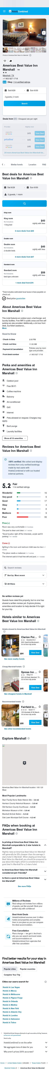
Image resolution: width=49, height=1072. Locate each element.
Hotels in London (10, 1015)
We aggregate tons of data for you (18, 1047)
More (4, 328)
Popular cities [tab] (10, 969)
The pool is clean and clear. (17, 530)
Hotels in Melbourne (11, 994)
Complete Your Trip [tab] (12, 974)
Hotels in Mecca (9, 990)
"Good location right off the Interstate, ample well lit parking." (22, 535)
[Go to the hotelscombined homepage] (18, 11)
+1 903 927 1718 (10, 78)
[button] (4, 11)
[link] (14, 658)
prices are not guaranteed (12, 1035)
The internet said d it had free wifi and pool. (23, 556)
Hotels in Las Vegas (11, 987)
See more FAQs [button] (24, 886)
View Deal (35, 652)
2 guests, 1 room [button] (12, 97)
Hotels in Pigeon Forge (12, 997)
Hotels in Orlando (10, 1001)
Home (2, 1063)
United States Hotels (14, 1063)
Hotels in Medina (10, 1005)
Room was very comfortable (17, 527)
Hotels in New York (11, 1008)
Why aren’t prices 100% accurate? (19, 1051)
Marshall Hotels (10, 1068)
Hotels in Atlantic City (12, 1012)
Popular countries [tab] (27, 969)
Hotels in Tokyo (9, 1022)
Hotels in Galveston (11, 1019)
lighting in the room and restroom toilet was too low (24, 548)
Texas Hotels (36, 1063)
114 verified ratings (21, 82)
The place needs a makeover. (18, 553)
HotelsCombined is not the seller (18, 1042)
